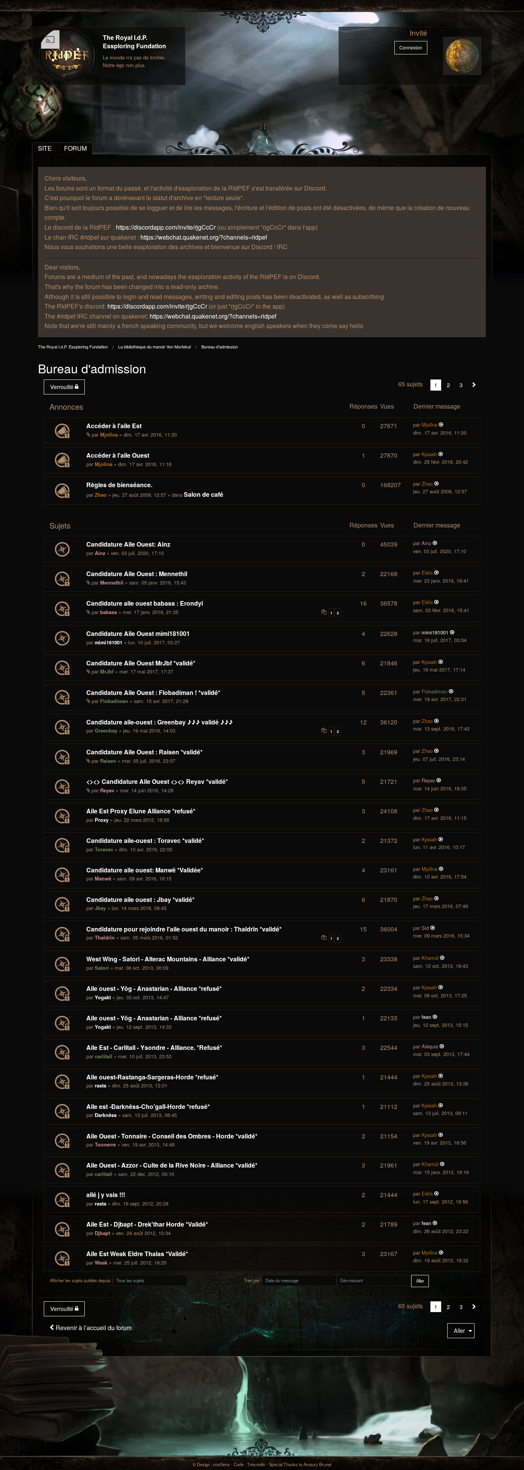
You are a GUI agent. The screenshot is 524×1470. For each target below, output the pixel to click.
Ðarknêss (106, 1115)
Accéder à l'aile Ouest (117, 455)
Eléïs (427, 572)
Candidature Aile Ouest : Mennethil (136, 573)
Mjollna (109, 434)
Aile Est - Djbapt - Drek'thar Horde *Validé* (147, 1224)
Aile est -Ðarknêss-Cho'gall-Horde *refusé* (148, 1106)
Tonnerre (105, 1144)
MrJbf (107, 671)
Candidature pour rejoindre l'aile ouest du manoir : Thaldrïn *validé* (184, 929)
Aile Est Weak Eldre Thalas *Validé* (137, 1253)
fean (426, 1016)
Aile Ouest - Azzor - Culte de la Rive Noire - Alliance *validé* (171, 1165)
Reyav (107, 790)
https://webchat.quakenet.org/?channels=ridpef (203, 237)
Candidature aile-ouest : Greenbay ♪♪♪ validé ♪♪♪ (159, 722)
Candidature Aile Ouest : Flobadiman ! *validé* (153, 692)
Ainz (100, 553)
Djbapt (102, 1233)
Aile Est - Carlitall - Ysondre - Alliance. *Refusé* (154, 1047)
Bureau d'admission (219, 346)
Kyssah (429, 454)
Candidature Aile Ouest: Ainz (128, 544)
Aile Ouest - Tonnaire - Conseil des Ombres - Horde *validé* (171, 1136)
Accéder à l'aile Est (114, 425)
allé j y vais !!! (105, 1194)
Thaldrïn (105, 937)
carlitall (103, 1056)
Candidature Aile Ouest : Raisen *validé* (144, 751)
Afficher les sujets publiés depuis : (81, 1280)
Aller (459, 1330)
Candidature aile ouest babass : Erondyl (144, 603)
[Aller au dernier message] (441, 424)
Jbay (100, 908)
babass (108, 612)
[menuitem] (66, 386)
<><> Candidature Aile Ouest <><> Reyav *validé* (157, 781)
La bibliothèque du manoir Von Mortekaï (154, 346)
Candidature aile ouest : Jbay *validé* (140, 899)
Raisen (108, 760)
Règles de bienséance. (119, 484)
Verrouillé (62, 387)
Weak (101, 1262)
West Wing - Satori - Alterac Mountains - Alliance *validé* (167, 958)
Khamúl (430, 957)
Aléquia (430, 1046)
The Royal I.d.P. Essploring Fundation (134, 41)
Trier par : (253, 1280)
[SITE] (67, 56)
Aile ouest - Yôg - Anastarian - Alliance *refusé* (154, 988)
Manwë (103, 878)
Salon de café (203, 494)
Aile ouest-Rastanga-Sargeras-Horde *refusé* (152, 1077)
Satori (102, 967)
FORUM (75, 148)
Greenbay (106, 730)
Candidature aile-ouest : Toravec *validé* (145, 840)
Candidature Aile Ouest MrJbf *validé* (140, 663)
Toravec (104, 849)
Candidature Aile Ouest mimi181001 (138, 633)
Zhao (101, 494)
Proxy (102, 819)
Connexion (410, 47)
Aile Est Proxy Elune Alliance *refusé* (140, 810)
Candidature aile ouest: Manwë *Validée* (144, 870)
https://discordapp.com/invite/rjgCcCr (166, 227)
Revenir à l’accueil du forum (93, 1327)
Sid (425, 927)
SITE (45, 148)
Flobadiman (114, 701)
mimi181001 (108, 642)
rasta (100, 1085)
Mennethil (112, 582)
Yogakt (103, 997)
